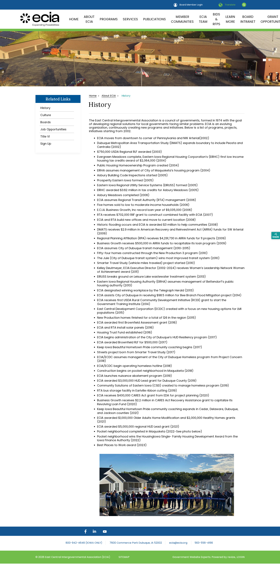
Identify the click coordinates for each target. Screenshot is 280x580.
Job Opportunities (53, 129)
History (45, 108)
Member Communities (182, 19)
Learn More (230, 19)
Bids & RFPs (216, 19)
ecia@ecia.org (178, 543)
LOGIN (241, 557)
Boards (45, 122)
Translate (229, 4)
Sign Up (45, 144)
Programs (109, 19)
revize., (232, 557)
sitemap (124, 557)
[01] (264, 60)
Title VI (45, 136)
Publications (154, 19)
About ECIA (89, 19)
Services (130, 19)
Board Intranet (247, 19)
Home (74, 19)
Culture (45, 115)
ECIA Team (203, 19)
